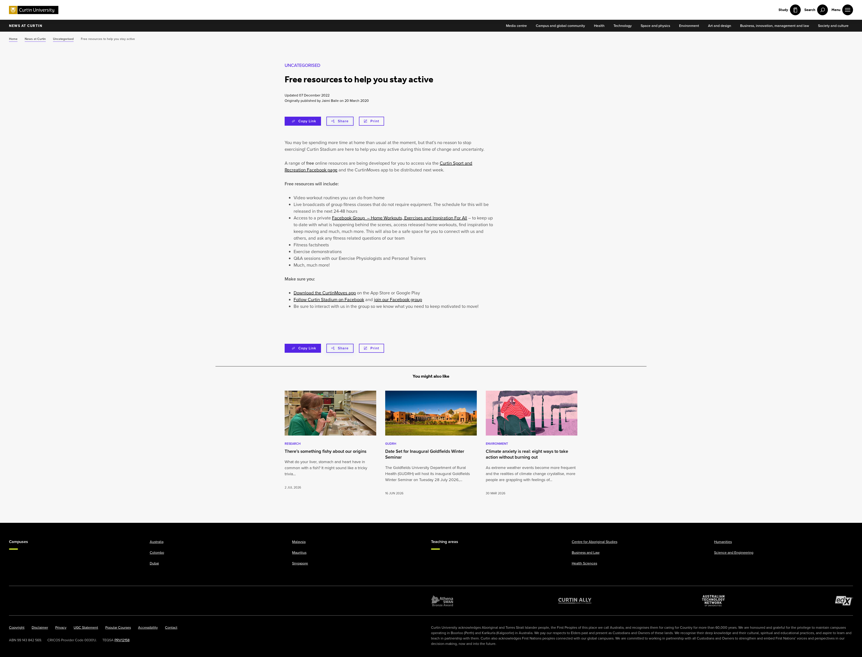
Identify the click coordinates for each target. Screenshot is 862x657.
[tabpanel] (330, 443)
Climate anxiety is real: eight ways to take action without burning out (527, 454)
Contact (171, 627)
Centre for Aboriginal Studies (594, 541)
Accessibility (148, 627)
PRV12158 (122, 639)
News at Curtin (25, 26)
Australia (156, 541)
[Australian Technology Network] (713, 600)
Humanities (723, 541)
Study (783, 10)
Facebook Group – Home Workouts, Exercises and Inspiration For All (399, 218)
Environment (497, 443)
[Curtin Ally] (575, 600)
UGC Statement (86, 627)
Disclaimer (40, 627)
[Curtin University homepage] (33, 10)
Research (293, 443)
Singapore (300, 563)
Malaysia (299, 541)
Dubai (154, 563)
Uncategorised (302, 65)
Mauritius (299, 552)
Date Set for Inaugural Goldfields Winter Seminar (424, 454)
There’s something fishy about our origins (325, 451)
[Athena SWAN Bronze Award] (442, 600)
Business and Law (586, 552)
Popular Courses (118, 627)
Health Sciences (584, 563)
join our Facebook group (398, 299)
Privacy (60, 627)
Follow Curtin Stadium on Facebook (329, 299)
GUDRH (390, 443)
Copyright (16, 627)
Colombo (157, 552)
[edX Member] (844, 600)
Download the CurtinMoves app (325, 292)
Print (374, 121)
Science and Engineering (733, 552)
